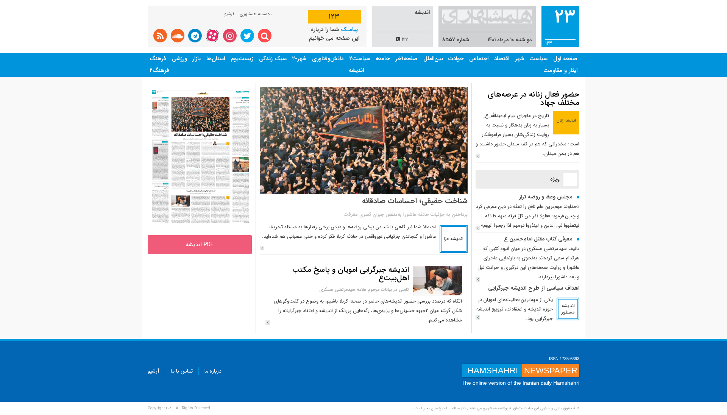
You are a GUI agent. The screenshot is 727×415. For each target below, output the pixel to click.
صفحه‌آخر (406, 58)
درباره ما (213, 371)
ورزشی (179, 58)
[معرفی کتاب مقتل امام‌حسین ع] (478, 279)
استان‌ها (215, 58)
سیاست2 (359, 58)
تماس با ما (182, 371)
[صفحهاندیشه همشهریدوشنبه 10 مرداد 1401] (200, 156)
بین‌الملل (433, 58)
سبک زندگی (273, 58)
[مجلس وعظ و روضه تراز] (478, 228)
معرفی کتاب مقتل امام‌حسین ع (538, 239)
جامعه (383, 58)
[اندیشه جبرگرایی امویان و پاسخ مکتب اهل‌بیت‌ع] (437, 280)
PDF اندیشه (200, 244)
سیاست (538, 58)
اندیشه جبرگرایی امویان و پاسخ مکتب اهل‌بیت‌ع (350, 274)
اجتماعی (478, 58)
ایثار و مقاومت (560, 70)
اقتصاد (501, 58)
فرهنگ (158, 58)
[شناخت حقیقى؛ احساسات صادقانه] (262, 248)
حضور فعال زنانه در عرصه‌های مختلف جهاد (533, 99)
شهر (519, 58)
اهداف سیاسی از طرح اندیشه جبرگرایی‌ (533, 288)
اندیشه (356, 70)
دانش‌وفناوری (327, 58)
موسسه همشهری (255, 13)
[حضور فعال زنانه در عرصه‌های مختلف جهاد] (478, 156)
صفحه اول (565, 58)
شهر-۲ (299, 58)
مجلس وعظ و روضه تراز (546, 197)
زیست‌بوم (242, 58)
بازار (196, 58)
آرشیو (229, 13)
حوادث (455, 58)
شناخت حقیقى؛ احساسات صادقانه (415, 201)
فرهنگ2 (159, 70)
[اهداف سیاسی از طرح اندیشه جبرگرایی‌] (478, 317)
